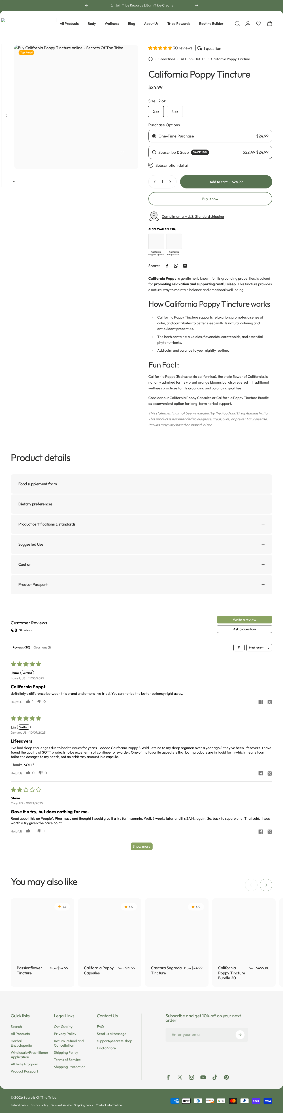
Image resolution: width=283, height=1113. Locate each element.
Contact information (109, 1105)
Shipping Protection (69, 1066)
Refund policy (19, 1105)
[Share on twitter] (269, 702)
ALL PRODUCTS (193, 59)
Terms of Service (67, 1059)
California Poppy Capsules (190, 397)
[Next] (197, 5)
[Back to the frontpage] (150, 59)
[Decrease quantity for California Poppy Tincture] (154, 181)
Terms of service (61, 1105)
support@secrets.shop (114, 1041)
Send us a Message (111, 1033)
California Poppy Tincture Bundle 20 (231, 973)
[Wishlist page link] (258, 23)
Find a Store (106, 1048)
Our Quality (63, 1026)
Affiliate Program (24, 1064)
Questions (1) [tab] (42, 647)
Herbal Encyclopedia (21, 1043)
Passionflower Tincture (29, 970)
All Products (20, 1033)
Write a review (244, 619)
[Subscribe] (240, 1034)
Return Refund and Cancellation (69, 1043)
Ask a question (244, 629)
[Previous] (86, 5)
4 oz (175, 111)
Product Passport (24, 1071)
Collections (166, 59)
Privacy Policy (65, 1033)
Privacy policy (39, 1105)
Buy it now (210, 198)
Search (16, 1026)
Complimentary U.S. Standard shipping (193, 216)
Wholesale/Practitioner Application (30, 1054)
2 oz (156, 111)
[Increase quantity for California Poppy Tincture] (171, 181)
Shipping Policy (66, 1052)
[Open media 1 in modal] (76, 107)
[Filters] (239, 647)
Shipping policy (83, 1105)
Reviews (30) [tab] (21, 647)
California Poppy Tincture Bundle (242, 397)
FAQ (100, 1026)
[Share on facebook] (260, 702)
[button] (160, 48)
